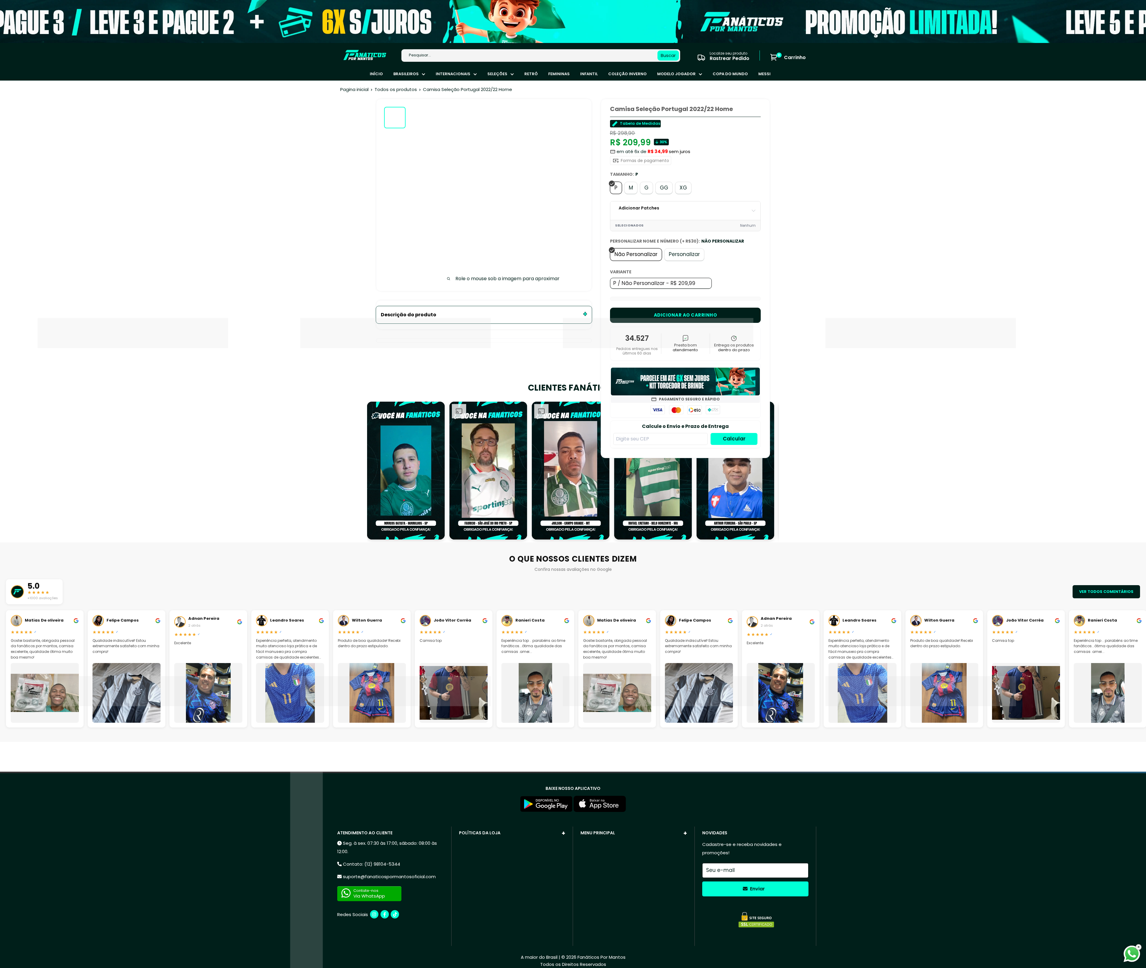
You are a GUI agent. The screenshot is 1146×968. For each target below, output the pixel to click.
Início (376, 74)
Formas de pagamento (644, 161)
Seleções (497, 74)
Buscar (668, 55)
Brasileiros (406, 74)
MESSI (764, 74)
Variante (620, 272)
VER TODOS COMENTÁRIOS (1106, 591)
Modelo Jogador (676, 74)
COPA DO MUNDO (730, 74)
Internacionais (453, 74)
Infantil (589, 74)
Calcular (734, 438)
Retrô (531, 74)
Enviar (757, 888)
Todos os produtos (396, 89)
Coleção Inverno (627, 74)
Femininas (559, 74)
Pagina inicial (354, 89)
